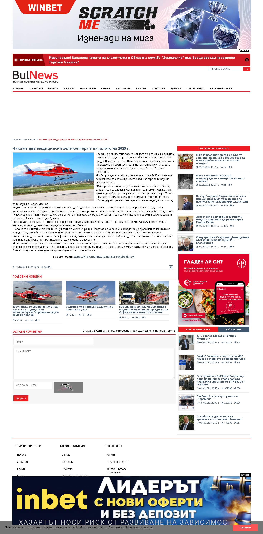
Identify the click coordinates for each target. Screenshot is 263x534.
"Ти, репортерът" (118, 461)
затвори (245, 475)
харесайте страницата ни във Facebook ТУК (104, 256)
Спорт (106, 88)
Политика (88, 88)
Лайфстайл (195, 88)
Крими (21, 469)
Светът (141, 88)
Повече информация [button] (139, 527)
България (123, 88)
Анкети (111, 454)
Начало (18, 88)
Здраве (175, 88)
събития (36, 88)
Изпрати (21, 398)
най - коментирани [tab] (198, 329)
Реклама (67, 469)
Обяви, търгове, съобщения (117, 470)
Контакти (68, 461)
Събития (22, 461)
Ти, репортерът (221, 88)
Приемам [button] (245, 527)
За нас (66, 454)
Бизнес (69, 88)
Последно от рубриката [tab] (214, 148)
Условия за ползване (75, 476)
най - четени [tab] (234, 329)
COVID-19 (158, 88)
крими (53, 88)
